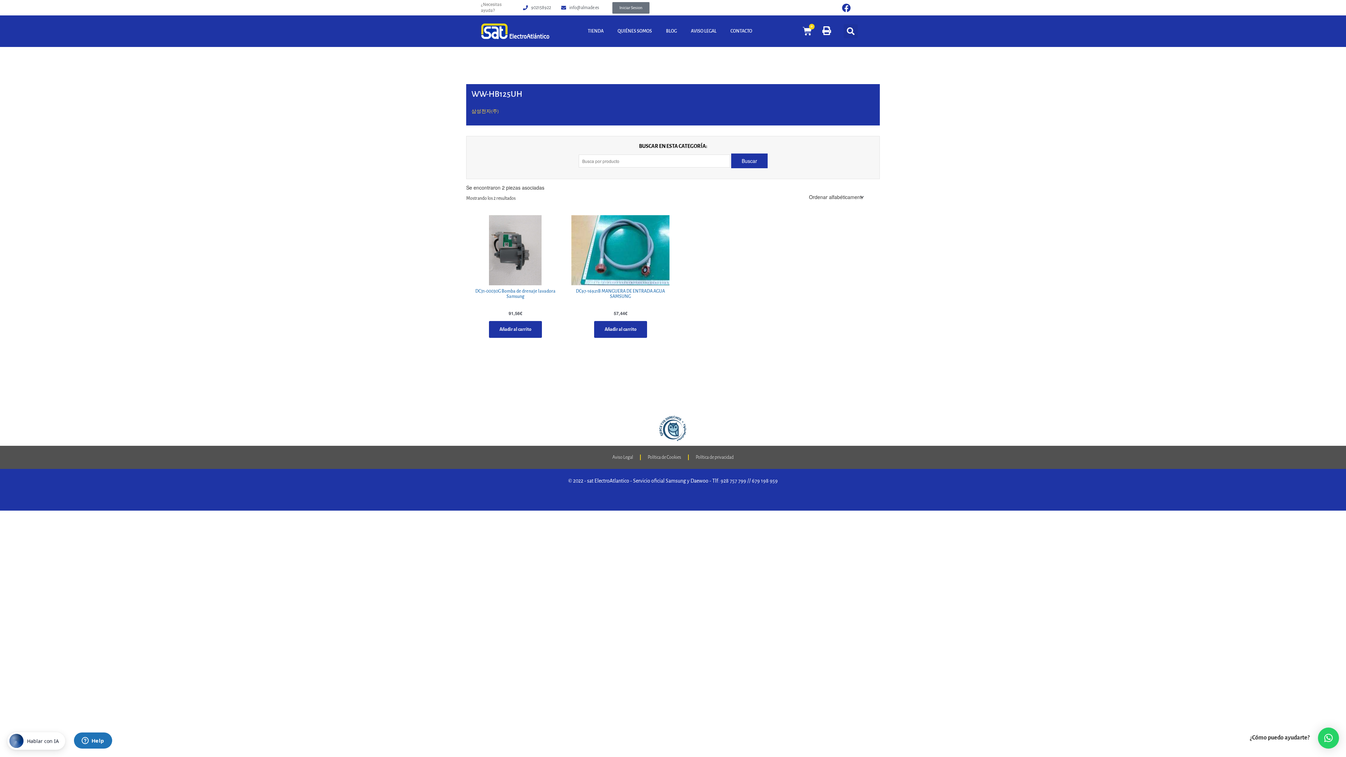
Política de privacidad (715, 457)
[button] (631, 8)
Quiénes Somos (635, 31)
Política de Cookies (664, 457)
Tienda (596, 31)
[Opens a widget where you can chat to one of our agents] (93, 741)
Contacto (741, 31)
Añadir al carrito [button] (515, 329)
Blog (671, 31)
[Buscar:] (655, 161)
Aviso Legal (703, 31)
